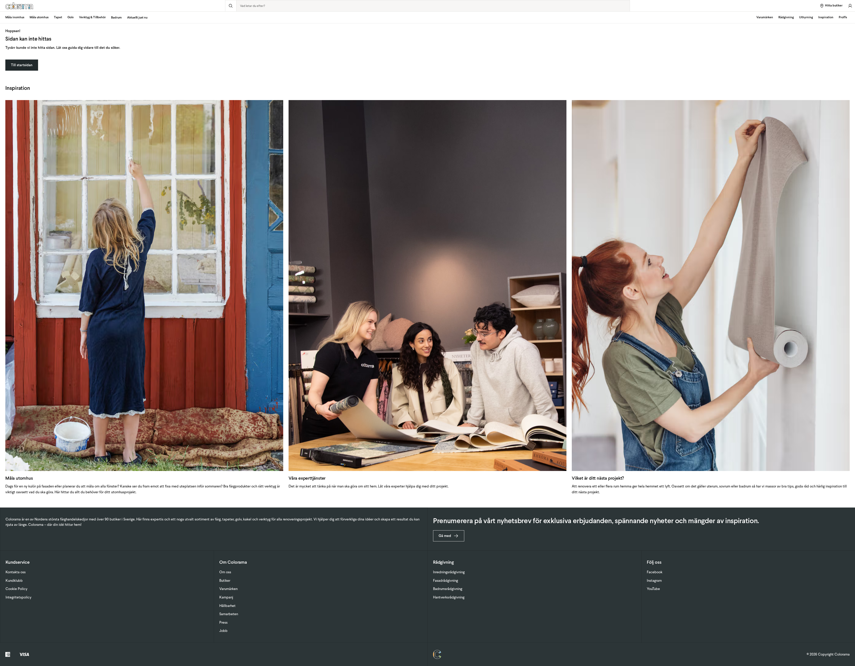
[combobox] (433, 5)
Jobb (223, 630)
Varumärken (764, 17)
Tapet (58, 17)
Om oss (225, 572)
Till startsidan (22, 65)
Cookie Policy (16, 588)
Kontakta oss (16, 572)
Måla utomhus (39, 17)
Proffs (843, 17)
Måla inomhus (14, 17)
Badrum (116, 17)
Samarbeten (228, 614)
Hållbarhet (227, 605)
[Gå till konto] (850, 5)
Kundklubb (14, 580)
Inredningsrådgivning (449, 572)
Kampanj (226, 597)
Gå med (445, 535)
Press (223, 622)
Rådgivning (786, 17)
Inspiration (825, 17)
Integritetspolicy (18, 597)
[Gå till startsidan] (112, 6)
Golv (70, 17)
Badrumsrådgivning (447, 588)
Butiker (224, 580)
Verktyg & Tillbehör (92, 17)
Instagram (654, 580)
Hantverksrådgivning (448, 597)
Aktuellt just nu (137, 17)
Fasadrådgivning (445, 580)
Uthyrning (806, 17)
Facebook (654, 572)
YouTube (653, 588)
